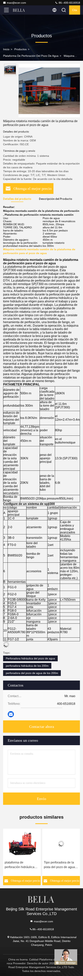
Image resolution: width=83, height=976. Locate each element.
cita (74, 10)
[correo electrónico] (10, 714)
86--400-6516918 (69, 2)
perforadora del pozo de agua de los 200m (32, 673)
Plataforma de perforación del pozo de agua (30, 55)
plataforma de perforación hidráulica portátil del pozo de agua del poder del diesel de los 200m (21, 865)
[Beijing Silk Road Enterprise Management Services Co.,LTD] (19, 10)
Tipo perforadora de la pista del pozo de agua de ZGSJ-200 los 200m (59, 865)
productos (20, 49)
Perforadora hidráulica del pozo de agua (30, 658)
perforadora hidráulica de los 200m (27, 665)
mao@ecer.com (16, 2)
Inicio (6, 49)
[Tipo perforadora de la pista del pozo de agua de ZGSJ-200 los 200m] (61, 844)
